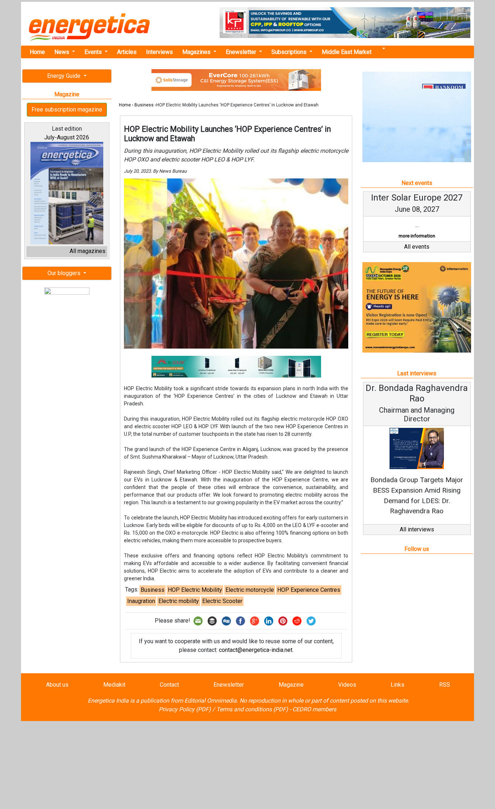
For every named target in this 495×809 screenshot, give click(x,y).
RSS (444, 684)
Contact (169, 684)
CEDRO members (314, 709)
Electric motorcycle (249, 589)
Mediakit (114, 684)
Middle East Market (346, 52)
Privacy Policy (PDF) (185, 709)
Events (93, 52)
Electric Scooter (222, 601)
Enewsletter (242, 52)
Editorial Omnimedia (210, 700)
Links (397, 684)
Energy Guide (64, 75)
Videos (347, 684)
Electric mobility (178, 601)
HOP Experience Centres (308, 589)
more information (417, 236)
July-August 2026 (66, 137)
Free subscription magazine (67, 109)
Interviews (159, 52)
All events (416, 246)
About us (57, 684)
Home (37, 52)
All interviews (417, 529)
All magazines (87, 251)
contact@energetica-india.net (255, 649)
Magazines (197, 52)
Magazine (291, 684)
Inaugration (141, 601)
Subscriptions (289, 52)
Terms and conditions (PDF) (252, 709)
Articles (127, 52)
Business (144, 105)
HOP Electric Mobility (195, 589)
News (62, 52)
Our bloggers (64, 273)
